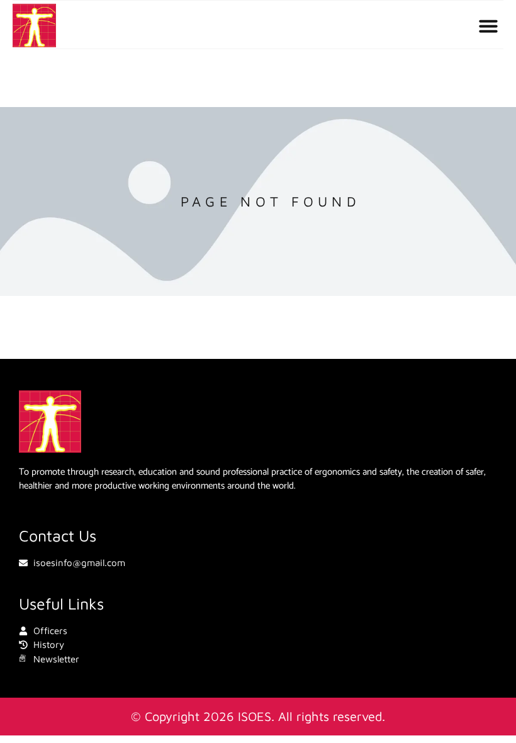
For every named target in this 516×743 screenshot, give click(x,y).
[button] (488, 26)
